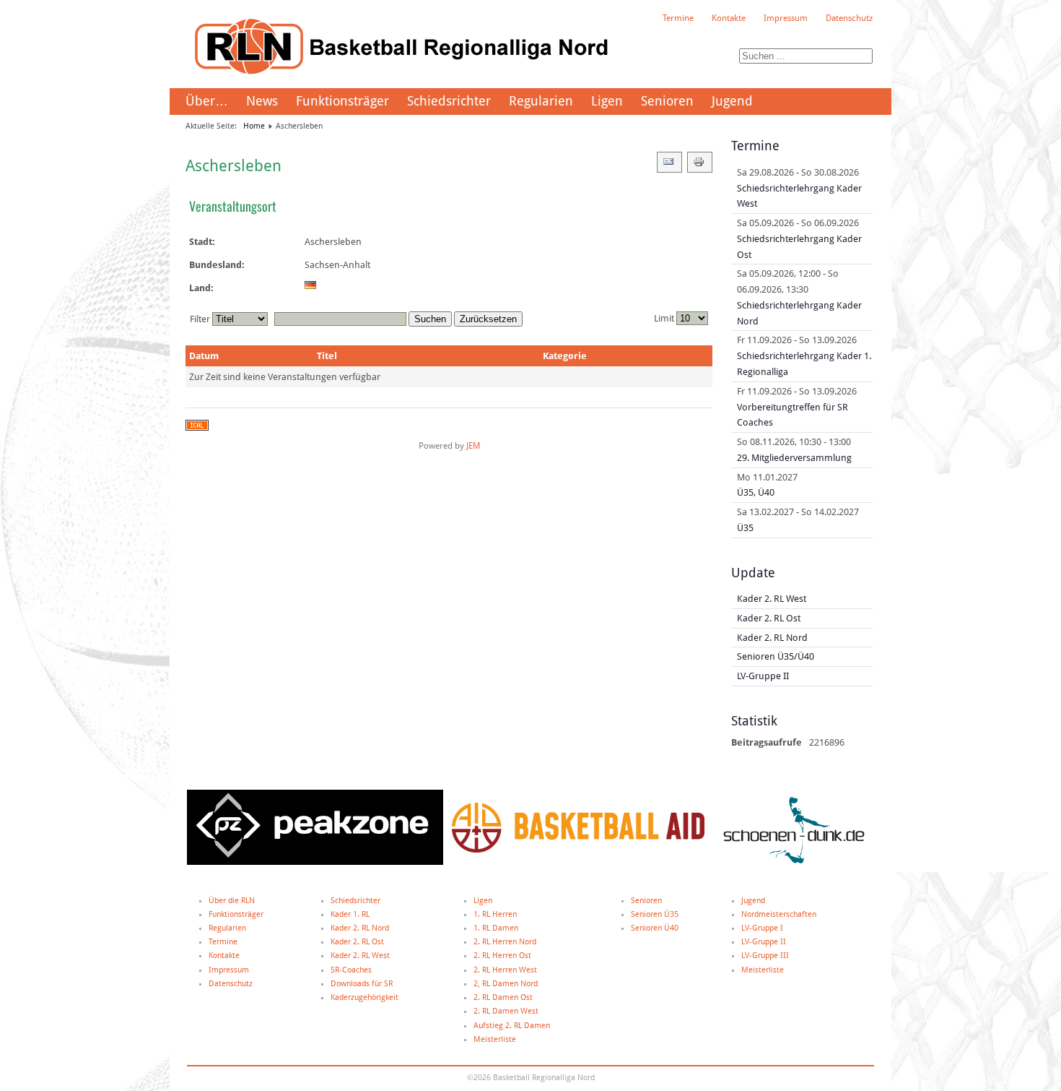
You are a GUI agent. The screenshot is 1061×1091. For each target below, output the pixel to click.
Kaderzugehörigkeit (364, 997)
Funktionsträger (342, 100)
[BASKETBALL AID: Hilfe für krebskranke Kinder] (578, 850)
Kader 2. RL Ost (357, 941)
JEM (473, 446)
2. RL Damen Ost (503, 997)
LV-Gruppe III (765, 955)
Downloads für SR (362, 983)
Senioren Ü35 (654, 914)
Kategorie (565, 355)
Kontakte (729, 18)
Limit (664, 318)
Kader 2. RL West (360, 955)
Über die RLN (232, 900)
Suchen (430, 319)
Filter (200, 319)
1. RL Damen (495, 928)
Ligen (607, 100)
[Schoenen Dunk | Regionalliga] (794, 862)
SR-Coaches (351, 970)
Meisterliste (494, 1039)
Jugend (732, 100)
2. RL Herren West (505, 970)
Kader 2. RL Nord (360, 928)
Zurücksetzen (488, 319)
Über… (206, 100)
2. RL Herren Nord (504, 941)
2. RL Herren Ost (502, 955)
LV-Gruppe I (762, 928)
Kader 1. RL (350, 914)
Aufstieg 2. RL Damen (511, 1025)
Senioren (667, 100)
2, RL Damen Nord (505, 983)
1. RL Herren (495, 914)
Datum (204, 355)
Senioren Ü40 (654, 928)
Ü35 (745, 527)
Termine (678, 18)
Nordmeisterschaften (778, 914)
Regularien (541, 100)
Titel (327, 355)
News (262, 100)
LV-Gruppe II (763, 941)
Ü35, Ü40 (755, 492)
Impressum (786, 18)
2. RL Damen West (505, 1011)
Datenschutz (849, 18)
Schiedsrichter (449, 100)
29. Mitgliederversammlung (794, 457)
